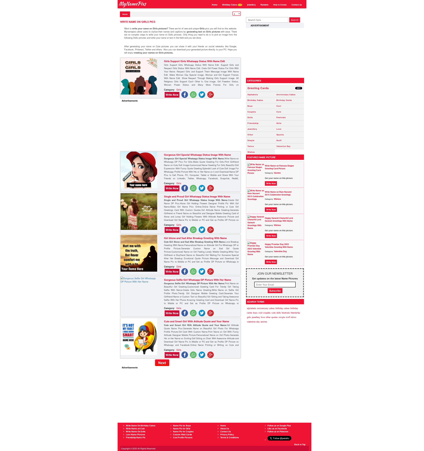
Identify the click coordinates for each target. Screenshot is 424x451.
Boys (250, 106)
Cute (278, 111)
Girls (278, 123)
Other (250, 134)
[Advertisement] (181, 127)
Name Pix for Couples (183, 431)
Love (278, 129)
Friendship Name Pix (135, 437)
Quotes (280, 134)
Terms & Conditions (229, 437)
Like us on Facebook (277, 428)
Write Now (172, 95)
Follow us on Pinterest (277, 431)
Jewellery (252, 129)
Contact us (297, 4)
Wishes (251, 152)
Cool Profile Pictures (182, 437)
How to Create (280, 4)
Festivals (281, 117)
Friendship (253, 123)
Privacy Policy (227, 434)
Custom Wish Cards (182, 434)
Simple (250, 140)
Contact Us (225, 431)
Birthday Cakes (230, 4)
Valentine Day (283, 146)
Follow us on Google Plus (279, 425)
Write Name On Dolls (135, 431)
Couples (251, 111)
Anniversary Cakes (285, 94)
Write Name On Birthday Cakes (140, 425)
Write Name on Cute (135, 428)
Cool (278, 106)
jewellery (251, 4)
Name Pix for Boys (182, 425)
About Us (224, 428)
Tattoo (250, 146)
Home (214, 4)
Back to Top (299, 444)
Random (264, 4)
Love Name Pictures (135, 434)
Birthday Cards (284, 100)
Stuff (279, 140)
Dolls (250, 117)
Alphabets (252, 94)
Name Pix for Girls (181, 428)
